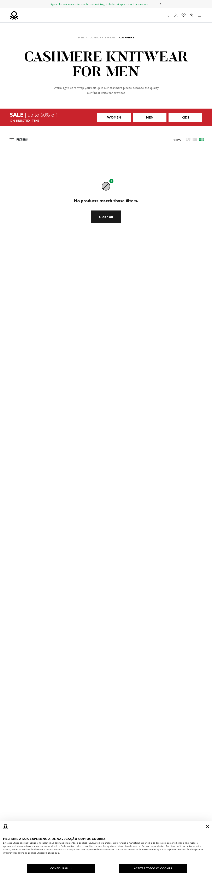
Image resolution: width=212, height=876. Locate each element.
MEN (149, 117)
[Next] (160, 4)
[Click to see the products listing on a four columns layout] (195, 139)
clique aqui (53, 852)
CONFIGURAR (59, 868)
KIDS (185, 117)
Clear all (106, 217)
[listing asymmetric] (188, 139)
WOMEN (114, 117)
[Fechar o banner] (207, 826)
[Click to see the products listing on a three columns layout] (201, 139)
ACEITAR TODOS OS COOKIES (153, 868)
